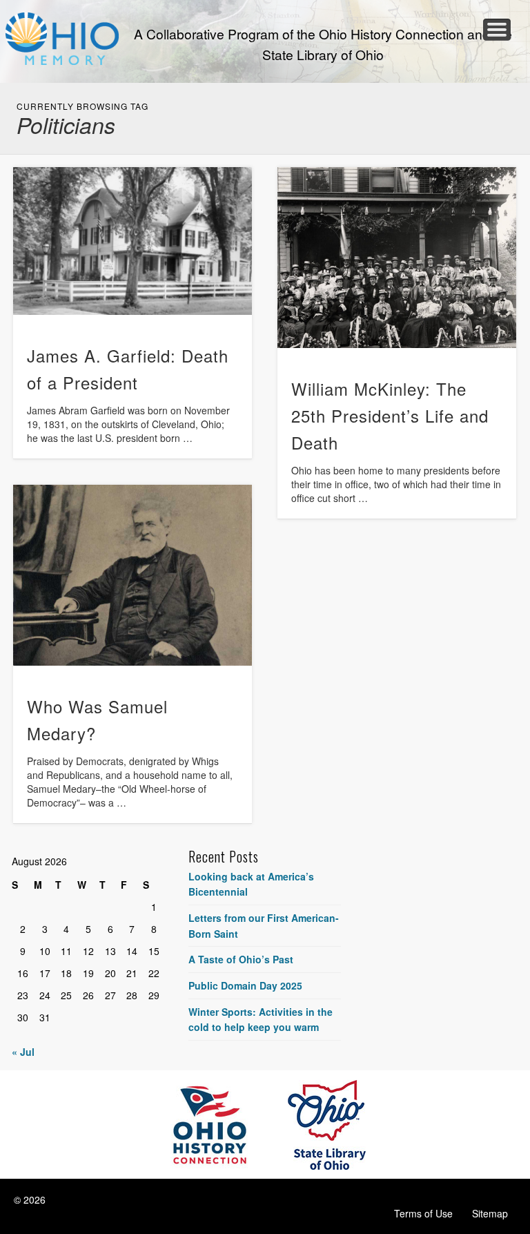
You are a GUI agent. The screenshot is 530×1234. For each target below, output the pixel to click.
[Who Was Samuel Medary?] (132, 575)
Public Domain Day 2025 (245, 985)
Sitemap (490, 1213)
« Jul (23, 1052)
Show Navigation (497, 30)
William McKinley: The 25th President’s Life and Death (390, 415)
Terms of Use (423, 1213)
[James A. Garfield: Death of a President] (132, 241)
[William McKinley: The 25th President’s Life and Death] (396, 257)
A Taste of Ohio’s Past (240, 959)
